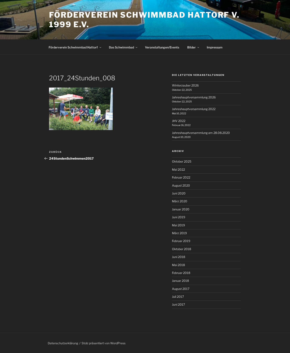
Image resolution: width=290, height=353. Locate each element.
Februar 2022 (181, 177)
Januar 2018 (180, 280)
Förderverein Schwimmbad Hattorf (73, 47)
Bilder (191, 47)
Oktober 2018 (181, 249)
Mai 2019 (178, 225)
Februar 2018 (181, 273)
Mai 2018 (178, 265)
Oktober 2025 (181, 161)
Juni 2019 (178, 217)
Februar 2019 (181, 241)
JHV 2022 (178, 121)
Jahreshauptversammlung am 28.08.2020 (201, 133)
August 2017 (180, 289)
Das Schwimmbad (121, 47)
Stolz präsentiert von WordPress (103, 343)
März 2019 (179, 233)
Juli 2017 (178, 296)
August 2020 (181, 185)
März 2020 (179, 201)
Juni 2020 (179, 193)
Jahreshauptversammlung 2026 (194, 97)
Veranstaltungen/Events (162, 47)
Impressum (214, 47)
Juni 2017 (178, 304)
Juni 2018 (178, 257)
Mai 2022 (178, 169)
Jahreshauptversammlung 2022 (193, 109)
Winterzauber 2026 (185, 85)
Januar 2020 (180, 209)
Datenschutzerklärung (63, 343)
